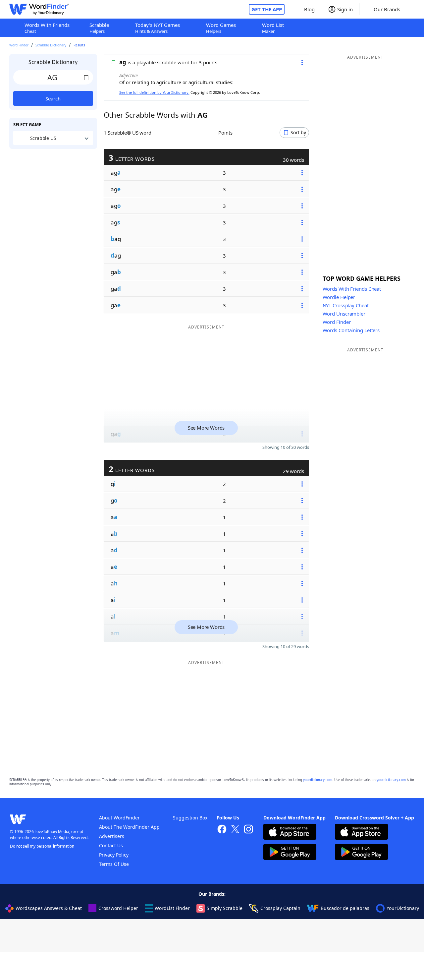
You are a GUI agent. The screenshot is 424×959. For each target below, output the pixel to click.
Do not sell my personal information (42, 846)
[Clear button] (86, 77)
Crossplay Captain (280, 908)
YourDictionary (403, 908)
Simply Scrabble (224, 908)
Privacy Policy (114, 855)
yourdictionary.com (317, 780)
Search (53, 98)
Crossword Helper (118, 908)
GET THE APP (266, 9)
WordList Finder (172, 908)
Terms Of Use (114, 864)
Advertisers (111, 836)
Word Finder (18, 45)
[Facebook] (222, 830)
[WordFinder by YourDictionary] (39, 9)
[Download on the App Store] (289, 832)
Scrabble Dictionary (50, 45)
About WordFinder (119, 817)
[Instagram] (248, 830)
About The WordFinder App (129, 827)
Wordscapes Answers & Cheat (49, 908)
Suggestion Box (190, 817)
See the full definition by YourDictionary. (154, 92)
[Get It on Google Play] (289, 853)
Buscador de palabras (345, 908)
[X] (235, 830)
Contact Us (111, 845)
